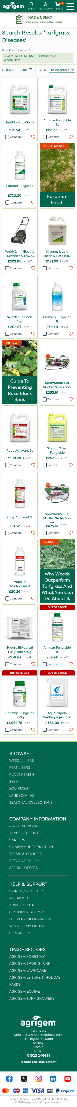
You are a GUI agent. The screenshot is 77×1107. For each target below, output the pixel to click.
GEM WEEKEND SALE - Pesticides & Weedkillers (30, 58)
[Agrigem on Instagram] (39, 1079)
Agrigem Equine (24, 991)
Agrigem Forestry (27, 956)
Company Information (31, 846)
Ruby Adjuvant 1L (20, 517)
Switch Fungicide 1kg (20, 319)
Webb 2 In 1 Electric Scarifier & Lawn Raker (19, 254)
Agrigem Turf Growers (32, 998)
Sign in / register (26, 891)
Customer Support (27, 912)
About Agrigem (23, 825)
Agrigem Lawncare (27, 970)
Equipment (19, 788)
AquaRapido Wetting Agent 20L (57, 715)
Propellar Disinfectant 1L (20, 584)
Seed (13, 781)
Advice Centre (23, 905)
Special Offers (23, 867)
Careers (17, 839)
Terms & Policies (25, 853)
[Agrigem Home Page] (12, 6)
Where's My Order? (27, 926)
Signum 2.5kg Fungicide (57, 450)
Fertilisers (19, 767)
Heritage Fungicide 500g (19, 715)
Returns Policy (24, 860)
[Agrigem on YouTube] (67, 1079)
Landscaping (21, 795)
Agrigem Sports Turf (29, 963)
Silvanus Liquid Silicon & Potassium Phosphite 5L (57, 254)
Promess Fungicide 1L (57, 319)
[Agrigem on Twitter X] (24, 1079)
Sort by (43, 70)
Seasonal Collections (31, 802)
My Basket (19, 898)
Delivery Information (30, 919)
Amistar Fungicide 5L (57, 122)
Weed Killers (21, 760)
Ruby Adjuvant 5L (19, 450)
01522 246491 (38, 1055)
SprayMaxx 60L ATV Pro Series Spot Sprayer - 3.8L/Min (57, 385)
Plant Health (21, 774)
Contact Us (20, 933)
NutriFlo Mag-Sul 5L (20, 122)
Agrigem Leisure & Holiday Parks (34, 981)
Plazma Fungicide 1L (19, 188)
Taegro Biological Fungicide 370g (20, 649)
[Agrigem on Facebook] (9, 1079)
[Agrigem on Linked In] (53, 1079)
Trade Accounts (25, 832)
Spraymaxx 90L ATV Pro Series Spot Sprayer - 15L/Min (57, 516)
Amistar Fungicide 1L (57, 649)
